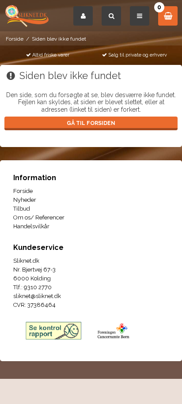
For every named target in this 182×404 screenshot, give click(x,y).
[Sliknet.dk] (26, 15)
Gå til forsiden (91, 123)
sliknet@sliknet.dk (37, 296)
